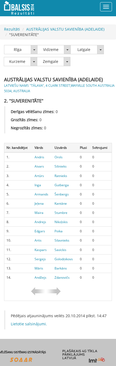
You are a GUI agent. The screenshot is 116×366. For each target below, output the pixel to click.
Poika (58, 231)
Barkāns (60, 268)
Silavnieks (61, 240)
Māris (39, 268)
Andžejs (40, 277)
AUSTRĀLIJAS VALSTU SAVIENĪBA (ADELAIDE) (65, 29)
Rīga (18, 49)
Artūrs (39, 176)
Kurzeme (17, 61)
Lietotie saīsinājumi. (29, 323)
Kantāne (60, 203)
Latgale (83, 49)
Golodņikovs (63, 259)
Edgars (40, 231)
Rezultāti (12, 29)
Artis (38, 240)
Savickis (60, 250)
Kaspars (41, 250)
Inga (38, 185)
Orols (58, 157)
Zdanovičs (62, 277)
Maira (39, 212)
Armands (41, 194)
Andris (39, 157)
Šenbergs (61, 194)
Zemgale (50, 61)
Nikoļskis (61, 222)
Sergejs (40, 259)
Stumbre (60, 212)
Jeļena (39, 203)
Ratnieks (60, 176)
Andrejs (40, 222)
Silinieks (60, 166)
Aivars (39, 166)
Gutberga (61, 185)
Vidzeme (51, 49)
